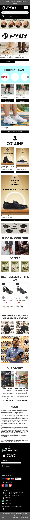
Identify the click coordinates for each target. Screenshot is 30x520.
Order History (5, 472)
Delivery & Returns (15, 517)
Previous (2, 24)
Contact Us (13, 515)
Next (28, 24)
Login (24, 1)
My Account (6, 1)
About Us (24, 515)
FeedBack (19, 515)
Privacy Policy (15, 518)
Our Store (7, 509)
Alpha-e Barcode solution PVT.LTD (18, 513)
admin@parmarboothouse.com (13, 506)
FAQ (9, 517)
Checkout (19, 1)
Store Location (6, 515)
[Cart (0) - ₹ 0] (3, 16)
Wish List (13, 1)
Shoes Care (4, 517)
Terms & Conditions (24, 517)
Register (15, 3)
